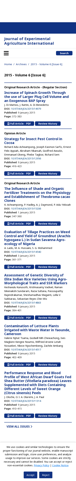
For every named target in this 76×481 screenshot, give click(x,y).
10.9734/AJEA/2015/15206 (26, 208)
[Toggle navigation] (6, 53)
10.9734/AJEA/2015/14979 (26, 108)
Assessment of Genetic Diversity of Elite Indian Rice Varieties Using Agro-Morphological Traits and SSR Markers (35, 279)
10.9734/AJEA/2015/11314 (26, 401)
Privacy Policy (41, 465)
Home (8, 64)
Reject (45, 475)
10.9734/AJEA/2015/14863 (26, 302)
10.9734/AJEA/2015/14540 (26, 251)
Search (64, 53)
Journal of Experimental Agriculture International (29, 41)
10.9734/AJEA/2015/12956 (26, 158)
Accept (30, 475)
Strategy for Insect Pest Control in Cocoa (33, 141)
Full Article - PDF (20, 123)
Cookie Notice (60, 465)
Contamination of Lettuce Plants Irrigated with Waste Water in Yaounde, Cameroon (37, 330)
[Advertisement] (38, 10)
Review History (47, 123)
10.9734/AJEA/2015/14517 (26, 349)
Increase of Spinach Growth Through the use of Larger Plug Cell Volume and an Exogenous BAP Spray (36, 96)
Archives (21, 64)
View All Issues (18, 426)
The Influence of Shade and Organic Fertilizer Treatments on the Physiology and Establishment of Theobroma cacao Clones (37, 194)
